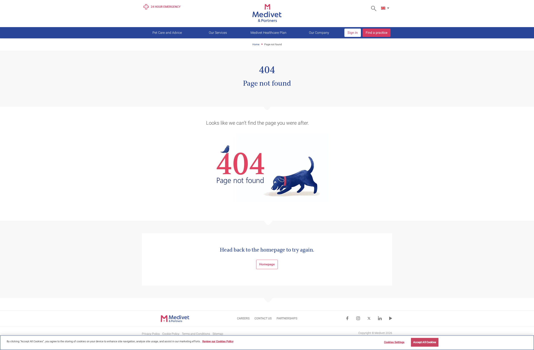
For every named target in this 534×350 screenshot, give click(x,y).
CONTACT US (263, 318)
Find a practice (376, 33)
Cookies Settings (394, 342)
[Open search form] (374, 8)
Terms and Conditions (196, 333)
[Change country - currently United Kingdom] (385, 8)
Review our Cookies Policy (217, 341)
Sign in (353, 33)
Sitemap (218, 333)
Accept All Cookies (424, 342)
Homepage (267, 264)
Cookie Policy (170, 333)
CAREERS (243, 318)
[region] (267, 342)
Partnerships (287, 318)
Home (255, 44)
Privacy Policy (151, 333)
